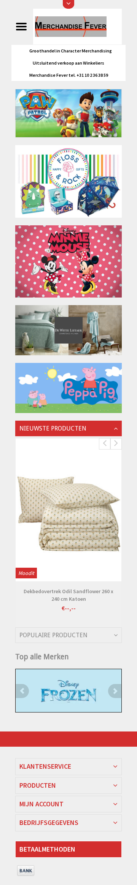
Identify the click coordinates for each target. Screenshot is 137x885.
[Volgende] (115, 113)
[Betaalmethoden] (25, 871)
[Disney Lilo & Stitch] (68, 690)
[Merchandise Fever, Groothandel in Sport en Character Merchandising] (77, 26)
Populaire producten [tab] (53, 635)
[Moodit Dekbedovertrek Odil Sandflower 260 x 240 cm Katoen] (68, 510)
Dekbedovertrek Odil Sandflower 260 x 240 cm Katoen (68, 595)
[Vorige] (22, 113)
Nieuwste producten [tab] (52, 428)
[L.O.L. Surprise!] (68, 113)
